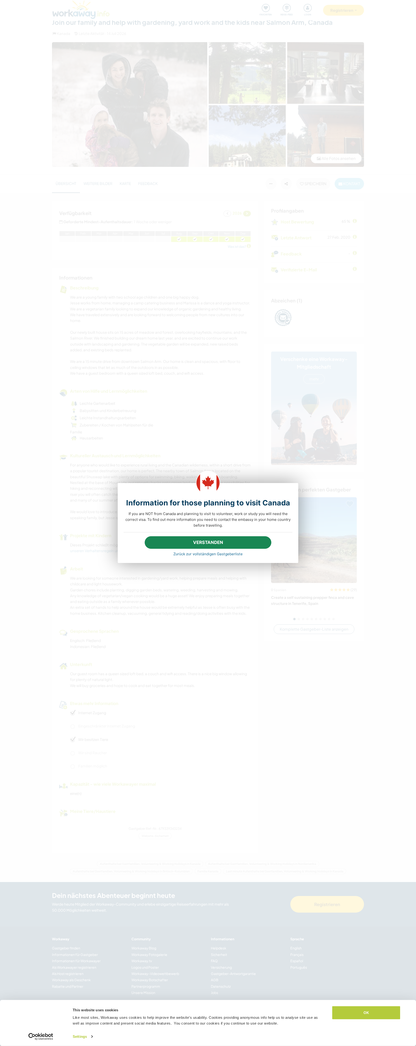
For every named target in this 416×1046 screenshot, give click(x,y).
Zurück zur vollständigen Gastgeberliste (208, 554)
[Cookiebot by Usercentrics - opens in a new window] (41, 1036)
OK (366, 1013)
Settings (80, 1036)
